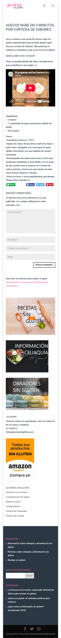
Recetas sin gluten (16, 560)
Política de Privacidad (16, 511)
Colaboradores (13, 506)
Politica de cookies (15, 516)
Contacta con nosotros (17, 492)
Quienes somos (13, 501)
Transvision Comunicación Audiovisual (36, 634)
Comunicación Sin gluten (18, 497)
